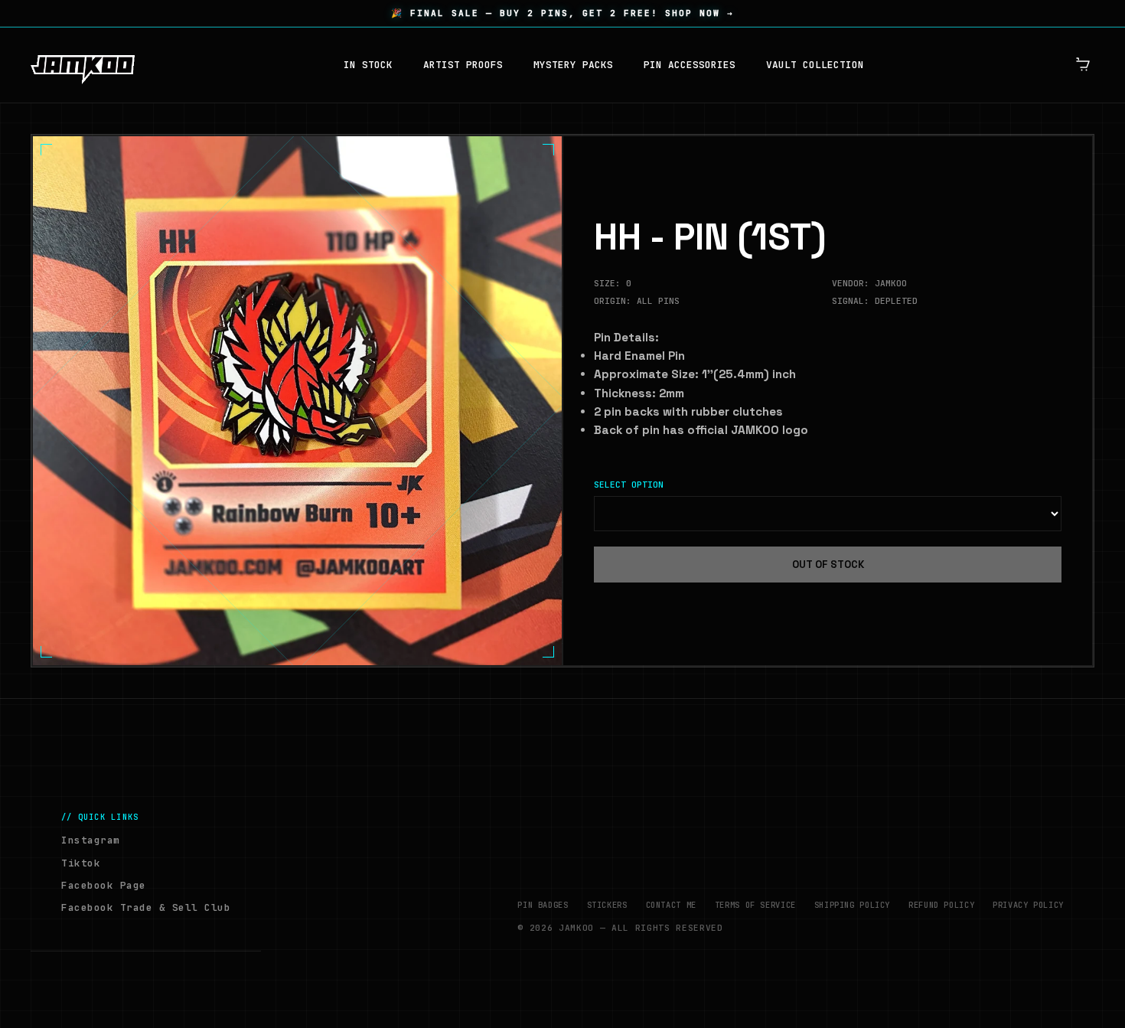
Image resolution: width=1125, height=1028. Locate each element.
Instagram (90, 840)
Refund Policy (941, 904)
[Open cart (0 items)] (1083, 65)
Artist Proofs (463, 64)
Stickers (607, 904)
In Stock (368, 64)
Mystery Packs (573, 64)
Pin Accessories (689, 64)
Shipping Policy (852, 904)
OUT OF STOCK (828, 564)
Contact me (671, 904)
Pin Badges (542, 904)
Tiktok (80, 863)
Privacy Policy (1028, 904)
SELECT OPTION (629, 485)
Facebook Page (103, 885)
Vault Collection (815, 64)
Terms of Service (755, 904)
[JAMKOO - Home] (83, 65)
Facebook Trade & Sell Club (145, 907)
